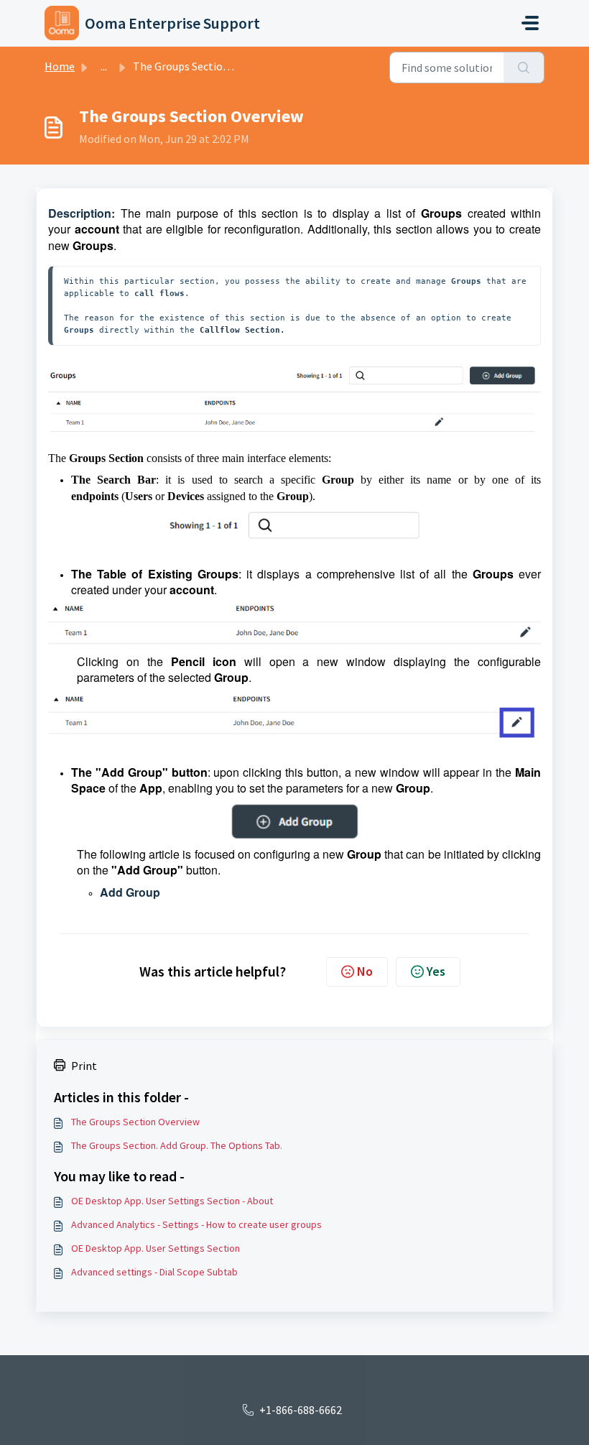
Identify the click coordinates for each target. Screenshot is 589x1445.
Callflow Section (240, 330)
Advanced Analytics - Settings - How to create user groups (196, 1224)
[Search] (524, 67)
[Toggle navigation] (530, 23)
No (365, 971)
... (104, 66)
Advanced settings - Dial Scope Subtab (154, 1271)
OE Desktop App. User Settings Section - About (172, 1200)
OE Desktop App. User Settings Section (155, 1248)
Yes (436, 971)
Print (84, 1065)
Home (60, 66)
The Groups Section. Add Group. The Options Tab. (176, 1145)
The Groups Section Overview (135, 1121)
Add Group (130, 892)
